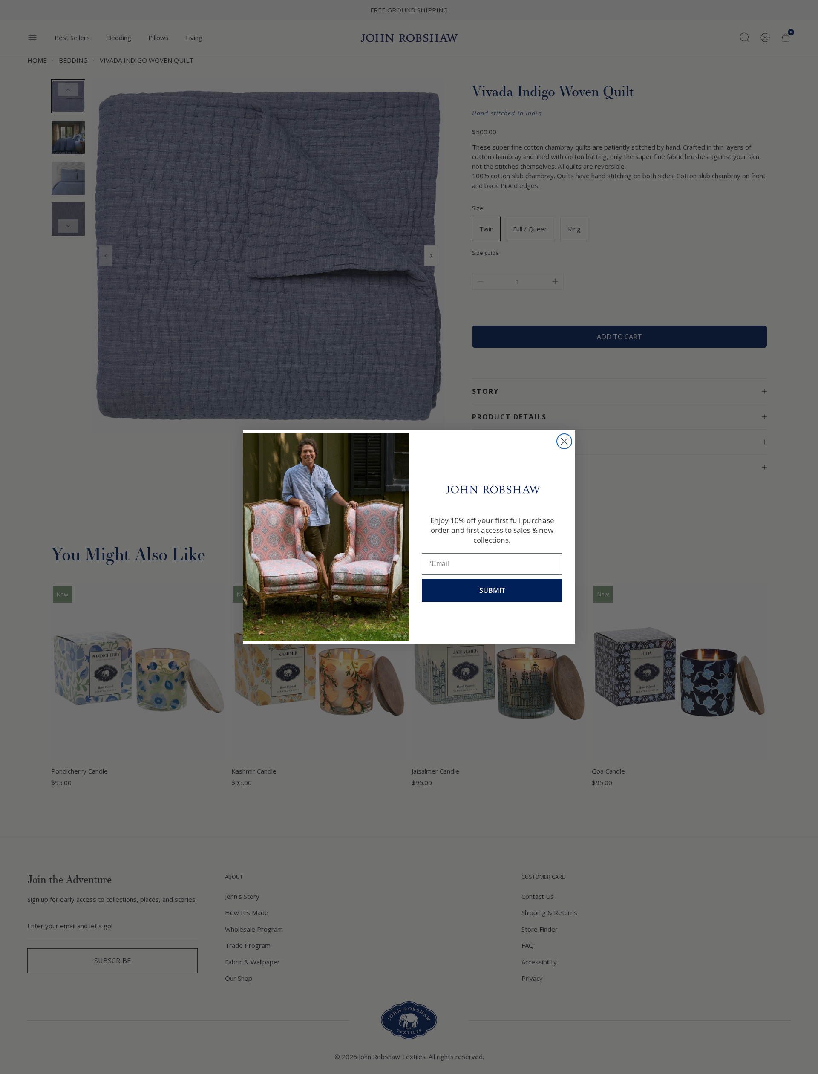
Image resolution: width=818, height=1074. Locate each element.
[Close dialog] (564, 441)
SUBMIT (492, 590)
